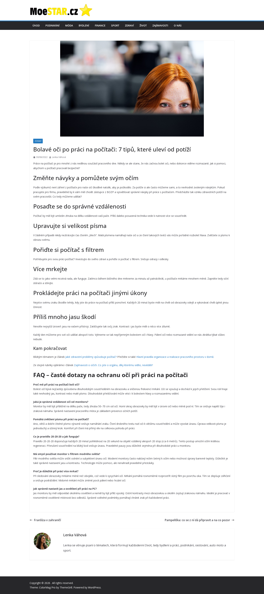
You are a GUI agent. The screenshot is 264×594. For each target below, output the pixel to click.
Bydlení (84, 25)
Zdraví (129, 25)
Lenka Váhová (59, 157)
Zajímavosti (160, 25)
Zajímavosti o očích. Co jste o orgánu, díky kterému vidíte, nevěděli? (113, 365)
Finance (100, 25)
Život (143, 25)
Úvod (36, 25)
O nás (178, 25)
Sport (115, 25)
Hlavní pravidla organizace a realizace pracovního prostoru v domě (175, 357)
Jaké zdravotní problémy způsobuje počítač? (91, 357)
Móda (69, 25)
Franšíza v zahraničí (48, 520)
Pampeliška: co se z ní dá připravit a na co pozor (197, 520)
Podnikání (52, 25)
